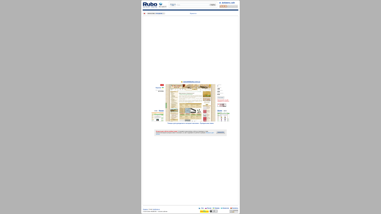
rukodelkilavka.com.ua (191, 82)
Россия (209, 208)
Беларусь (235, 208)
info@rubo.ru (156, 209)
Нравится (193, 13)
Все (202, 208)
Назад (161, 110)
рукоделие (159, 13)
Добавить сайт (228, 3)
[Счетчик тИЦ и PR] (221, 106)
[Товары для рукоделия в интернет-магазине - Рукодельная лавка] (190, 121)
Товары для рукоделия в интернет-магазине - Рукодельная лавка (190, 123)
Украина (217, 208)
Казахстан (226, 208)
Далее (219, 110)
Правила (145, 209)
